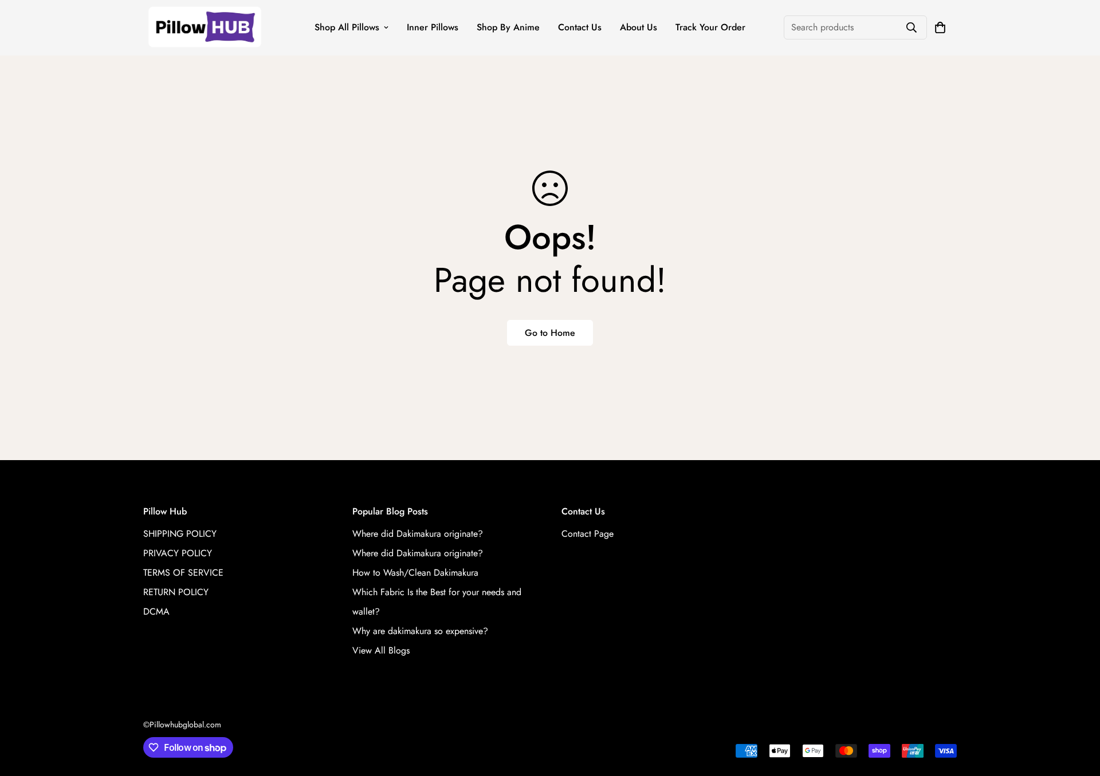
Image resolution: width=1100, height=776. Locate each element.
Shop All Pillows (347, 27)
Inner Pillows (432, 27)
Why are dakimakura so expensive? (420, 631)
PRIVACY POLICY (177, 553)
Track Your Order (710, 27)
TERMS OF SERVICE (183, 572)
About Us (638, 27)
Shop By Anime (508, 27)
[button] (940, 27)
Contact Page (587, 533)
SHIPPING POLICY (180, 533)
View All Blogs (381, 650)
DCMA (156, 611)
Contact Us (580, 27)
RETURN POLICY (176, 592)
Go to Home (550, 332)
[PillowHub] (204, 28)
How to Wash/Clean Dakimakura (415, 572)
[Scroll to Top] (1077, 713)
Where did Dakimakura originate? (417, 533)
